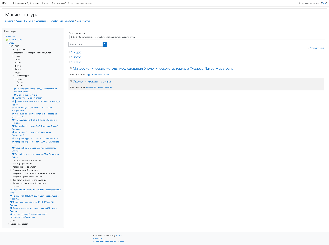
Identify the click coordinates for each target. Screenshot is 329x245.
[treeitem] (33, 36)
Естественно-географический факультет (55, 21)
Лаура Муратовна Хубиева (98, 74)
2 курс (76, 57)
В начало (9, 21)
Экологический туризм (92, 81)
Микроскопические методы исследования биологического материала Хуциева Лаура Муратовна (153, 68)
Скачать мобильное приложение (108, 241)
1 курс (76, 52)
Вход (324, 3)
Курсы (45, 3)
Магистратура (83, 21)
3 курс (76, 62)
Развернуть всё (317, 48)
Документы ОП (59, 3)
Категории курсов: (77, 33)
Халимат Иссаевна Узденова (99, 87)
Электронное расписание (80, 3)
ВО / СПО (28, 21)
